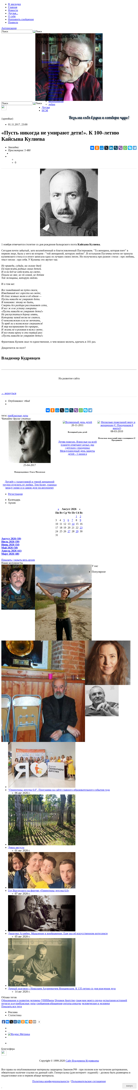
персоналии (55, 92)
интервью (54, 70)
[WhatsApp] (125, 148)
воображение (56, 64)
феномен (53, 67)
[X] (106, 148)
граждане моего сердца (89, 1000)
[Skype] (130, 148)
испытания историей (115, 1000)
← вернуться (8, 393)
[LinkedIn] (111, 148)
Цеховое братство (65, 1000)
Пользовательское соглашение (88, 1081)
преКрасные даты (18, 415)
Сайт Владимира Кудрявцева (82, 1060)
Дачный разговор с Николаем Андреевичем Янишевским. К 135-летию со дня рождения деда (62, 988)
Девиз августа (16, 847)
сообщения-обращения (49, 1003)
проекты (53, 73)
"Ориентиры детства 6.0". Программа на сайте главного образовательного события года (59, 789)
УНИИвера (47, 1000)
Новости (13, 10)
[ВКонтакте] (92, 148)
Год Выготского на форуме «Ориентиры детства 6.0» (38, 890)
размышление (56, 89)
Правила (13, 22)
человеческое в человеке (96, 1003)
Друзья (46, 107)
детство (52, 77)
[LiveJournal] (116, 148)
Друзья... (13, 13)
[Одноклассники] (97, 148)
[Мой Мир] (102, 148)
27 (69, 531)
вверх (129, 1085)
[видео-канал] (3, 109)
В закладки (14, 4)
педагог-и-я (8, 1003)
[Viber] (120, 148)
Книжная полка (51, 61)
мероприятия (55, 101)
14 (73, 523)
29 (77, 531)
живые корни (56, 83)
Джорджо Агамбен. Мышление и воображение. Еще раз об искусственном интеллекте (58, 933)
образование (55, 98)
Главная (12, 7)
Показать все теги (11, 1006)
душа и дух (54, 80)
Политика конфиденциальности (50, 1081)
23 (81, 527)
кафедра (53, 95)
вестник (53, 86)
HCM (45, 110)
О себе (12, 16)
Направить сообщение (21, 19)
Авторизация (8, 28)
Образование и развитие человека (20, 1000)
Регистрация (15, 494)
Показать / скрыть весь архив (18, 559)
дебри (51, 104)
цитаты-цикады (72, 1003)
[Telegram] (135, 148)
